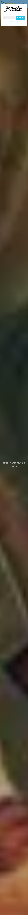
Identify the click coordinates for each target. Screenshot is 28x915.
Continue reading (14, 21)
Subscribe (20, 18)
